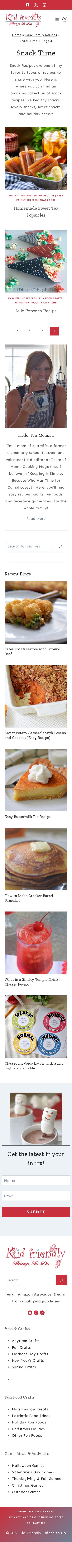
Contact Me (36, 1523)
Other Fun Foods (27, 302)
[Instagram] (44, 4)
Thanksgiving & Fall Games (36, 1478)
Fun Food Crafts (50, 298)
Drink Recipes (44, 195)
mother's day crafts (30, 1354)
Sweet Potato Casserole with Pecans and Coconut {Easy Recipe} (35, 735)
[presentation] (36, 158)
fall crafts (21, 1347)
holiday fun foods (29, 1422)
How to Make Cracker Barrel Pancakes (29, 898)
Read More (36, 518)
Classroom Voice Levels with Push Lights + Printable (34, 1065)
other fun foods (27, 1435)
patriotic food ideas (31, 1415)
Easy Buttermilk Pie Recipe (28, 816)
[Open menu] (56, 19)
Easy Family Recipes (41, 35)
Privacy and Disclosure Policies (36, 1517)
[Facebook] (27, 4)
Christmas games (27, 1485)
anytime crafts (25, 1340)
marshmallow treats (30, 1409)
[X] (36, 4)
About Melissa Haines (36, 1511)
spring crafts (24, 1367)
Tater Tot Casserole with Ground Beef (32, 651)
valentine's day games (33, 1472)
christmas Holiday (29, 1429)
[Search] (60, 546)
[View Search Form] (64, 19)
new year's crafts (28, 1360)
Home (16, 35)
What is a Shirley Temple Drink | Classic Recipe (32, 982)
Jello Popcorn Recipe (36, 310)
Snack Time (28, 41)
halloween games (28, 1465)
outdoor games (26, 1492)
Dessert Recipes (20, 195)
